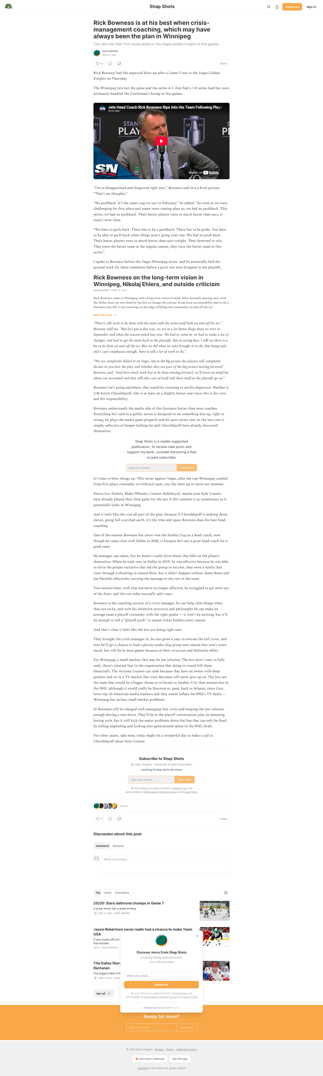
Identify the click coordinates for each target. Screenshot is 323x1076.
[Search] (269, 6)
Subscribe (292, 7)
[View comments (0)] (110, 63)
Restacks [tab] (118, 846)
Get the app (179, 1058)
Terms (170, 1049)
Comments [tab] (102, 846)
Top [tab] (98, 892)
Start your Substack (151, 1058)
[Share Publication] (277, 6)
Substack (143, 1068)
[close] (197, 936)
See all (101, 993)
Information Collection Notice (160, 997)
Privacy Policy (189, 997)
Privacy (159, 1049)
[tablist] (109, 846)
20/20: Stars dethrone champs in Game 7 (128, 903)
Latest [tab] (107, 892)
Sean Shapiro (110, 51)
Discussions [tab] (122, 892)
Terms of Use (179, 993)
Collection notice (186, 1049)
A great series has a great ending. (114, 908)
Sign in (311, 7)
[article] (161, 910)
